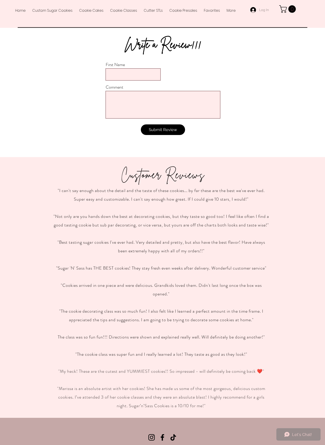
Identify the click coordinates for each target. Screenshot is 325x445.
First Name (115, 65)
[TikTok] (173, 437)
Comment (114, 87)
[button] (288, 9)
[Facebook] (162, 437)
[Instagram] (151, 437)
